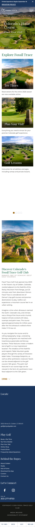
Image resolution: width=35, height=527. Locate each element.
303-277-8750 (7, 498)
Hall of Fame (5, 468)
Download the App (7, 471)
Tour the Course (17, 202)
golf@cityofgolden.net (8, 426)
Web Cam (30, 524)
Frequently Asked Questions (10, 452)
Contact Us (4, 476)
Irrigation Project (9, 4)
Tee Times (4, 524)
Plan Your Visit (13, 32)
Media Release (16, 512)
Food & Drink (5, 449)
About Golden (5, 463)
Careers (3, 473)
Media (3, 466)
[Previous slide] (2, 196)
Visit (21, 524)
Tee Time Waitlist (6, 442)
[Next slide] (32, 196)
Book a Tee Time (6, 439)
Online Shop (5, 447)
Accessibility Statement (17, 515)
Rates (13, 524)
